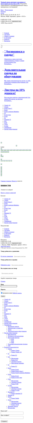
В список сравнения (7, 256)
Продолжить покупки (20, 256)
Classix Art (7, 105)
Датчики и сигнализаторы (15, 336)
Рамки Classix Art (16, 352)
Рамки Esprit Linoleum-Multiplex (20, 373)
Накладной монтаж (13, 337)
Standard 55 (7, 119)
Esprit (5, 110)
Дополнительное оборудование (17, 331)
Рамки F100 (14, 384)
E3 (5, 113)
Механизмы (14, 358)
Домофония (7, 127)
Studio (9, 396)
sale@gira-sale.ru (5, 246)
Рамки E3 (14, 366)
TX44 (6, 124)
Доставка (7, 34)
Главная (6, 33)
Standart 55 (11, 395)
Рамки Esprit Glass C (17, 371)
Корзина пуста (3, 12)
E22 (5, 121)
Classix (6, 107)
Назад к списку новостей (8, 193)
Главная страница (6, 181)
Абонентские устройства (15, 328)
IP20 (12, 339)
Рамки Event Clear (16, 377)
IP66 (12, 342)
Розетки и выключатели (11, 347)
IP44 (12, 341)
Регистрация (9, 10)
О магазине (7, 37)
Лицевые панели (16, 361)
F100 (5, 123)
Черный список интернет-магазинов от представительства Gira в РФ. (13, 3)
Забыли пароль (17, 293)
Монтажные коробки (17, 363)
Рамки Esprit (15, 369)
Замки (9, 329)
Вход (2, 10)
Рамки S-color (15, 390)
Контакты (7, 41)
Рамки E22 (14, 360)
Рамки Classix (15, 350)
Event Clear (7, 115)
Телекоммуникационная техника (17, 344)
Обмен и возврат (9, 36)
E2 (5, 118)
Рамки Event (15, 376)
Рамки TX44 (15, 404)
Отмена (3, 281)
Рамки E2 (14, 355)
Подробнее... (8, 64)
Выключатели (12, 334)
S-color (6, 126)
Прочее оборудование (10, 129)
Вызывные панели (13, 326)
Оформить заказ (5, 265)
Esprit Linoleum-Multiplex (11, 111)
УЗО (9, 345)
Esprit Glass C (8, 108)
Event (5, 116)
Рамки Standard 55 (16, 393)
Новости (6, 39)
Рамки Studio (15, 398)
